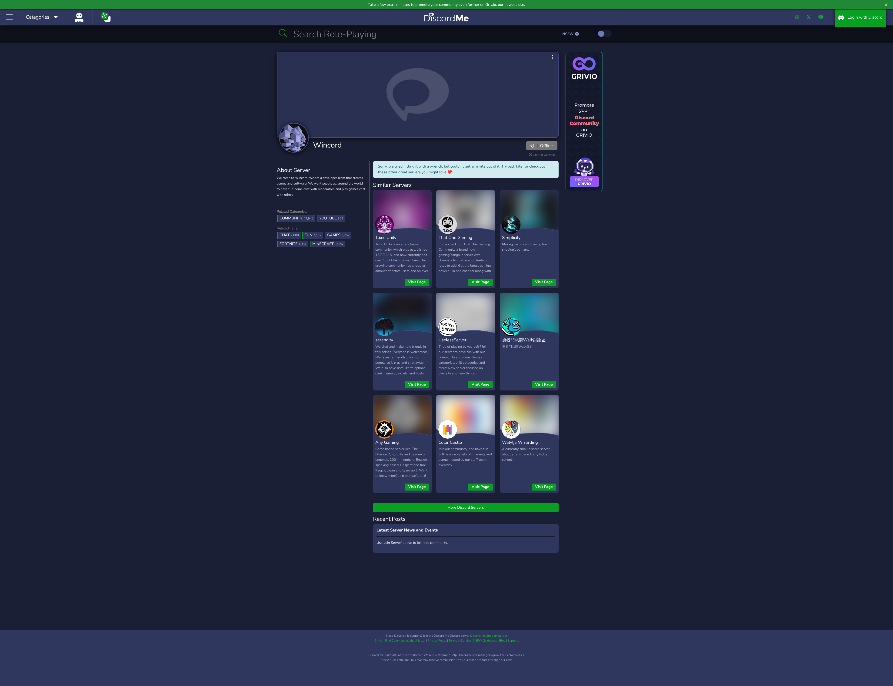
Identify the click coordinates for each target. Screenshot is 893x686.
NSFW (568, 34)
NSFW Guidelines (485, 641)
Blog (502, 641)
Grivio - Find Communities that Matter (400, 641)
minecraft (327, 243)
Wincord (327, 145)
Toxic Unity (385, 237)
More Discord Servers (465, 507)
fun (313, 235)
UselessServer (452, 340)
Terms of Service (460, 641)
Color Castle (450, 442)
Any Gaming (387, 442)
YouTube (331, 218)
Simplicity (511, 237)
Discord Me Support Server (488, 636)
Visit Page (417, 282)
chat (289, 235)
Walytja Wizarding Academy (520, 445)
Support (513, 641)
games (338, 235)
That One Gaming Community (455, 241)
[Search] (283, 33)
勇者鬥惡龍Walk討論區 (524, 340)
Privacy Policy (437, 641)
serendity (384, 340)
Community (296, 218)
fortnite (293, 243)
